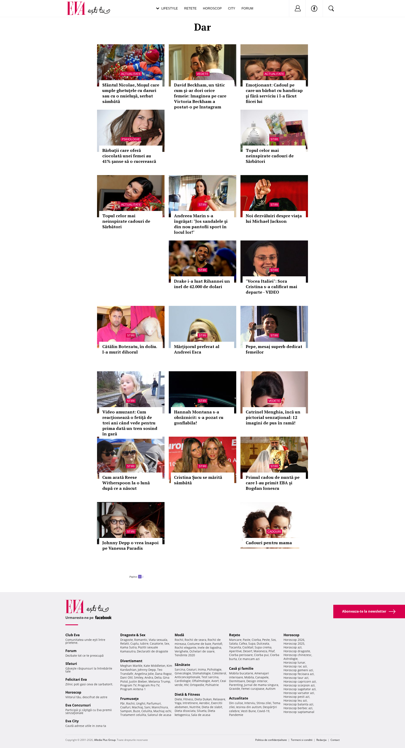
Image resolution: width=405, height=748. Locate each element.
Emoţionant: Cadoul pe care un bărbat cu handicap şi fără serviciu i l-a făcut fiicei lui (274, 93)
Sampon (126, 711)
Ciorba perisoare (241, 655)
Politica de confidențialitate (271, 740)
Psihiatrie (212, 685)
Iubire (144, 643)
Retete (190, 8)
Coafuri (125, 707)
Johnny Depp (147, 670)
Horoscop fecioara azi (299, 674)
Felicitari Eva (76, 679)
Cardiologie (183, 681)
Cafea (243, 643)
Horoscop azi (293, 647)
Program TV (128, 685)
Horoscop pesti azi (296, 697)
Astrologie (291, 659)
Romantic (140, 640)
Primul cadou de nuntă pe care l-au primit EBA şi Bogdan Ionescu (273, 482)
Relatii (124, 643)
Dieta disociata (185, 711)
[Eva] (78, 5)
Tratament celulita (133, 715)
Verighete (181, 651)
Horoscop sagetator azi (300, 689)
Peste (266, 640)
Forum (247, 8)
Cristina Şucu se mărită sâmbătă (198, 480)
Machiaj (137, 707)
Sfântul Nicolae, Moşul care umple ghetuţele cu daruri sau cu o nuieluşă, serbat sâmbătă (130, 93)
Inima (202, 669)
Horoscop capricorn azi (300, 681)
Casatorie (156, 643)
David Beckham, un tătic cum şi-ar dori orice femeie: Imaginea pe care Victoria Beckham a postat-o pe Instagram (200, 96)
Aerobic (204, 703)
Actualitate (131, 74)
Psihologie (131, 139)
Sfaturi (71, 663)
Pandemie (236, 715)
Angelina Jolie (144, 674)
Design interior (256, 681)
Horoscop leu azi (295, 700)
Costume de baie (199, 644)
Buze (136, 711)
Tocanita (235, 647)
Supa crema (263, 647)
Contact (335, 740)
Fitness (188, 699)
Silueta (202, 711)
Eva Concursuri (78, 705)
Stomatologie (201, 673)
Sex (166, 643)
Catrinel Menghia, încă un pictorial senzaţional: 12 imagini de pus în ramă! (273, 417)
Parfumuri (154, 703)
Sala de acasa (200, 715)
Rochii (130, 703)
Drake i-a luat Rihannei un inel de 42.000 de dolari (202, 283)
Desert (247, 651)
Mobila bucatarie (241, 673)
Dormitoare (237, 681)
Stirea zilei (263, 703)
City (231, 8)
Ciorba (256, 640)
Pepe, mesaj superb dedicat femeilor (274, 349)
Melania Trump (159, 681)
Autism (270, 689)
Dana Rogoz (163, 674)
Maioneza (260, 651)
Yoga (178, 703)
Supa (251, 643)
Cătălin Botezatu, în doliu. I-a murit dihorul (129, 349)
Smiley (138, 677)
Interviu (249, 703)
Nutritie (194, 707)
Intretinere (190, 703)
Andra (148, 677)
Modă (179, 635)
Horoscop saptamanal (299, 712)
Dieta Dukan (203, 699)
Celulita (146, 711)
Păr (122, 703)
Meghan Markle (131, 666)
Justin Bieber (138, 681)
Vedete (202, 74)
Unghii (140, 703)
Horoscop (212, 8)
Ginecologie (183, 673)
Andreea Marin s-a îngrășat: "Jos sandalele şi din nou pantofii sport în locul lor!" (201, 224)
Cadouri (274, 531)
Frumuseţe (129, 698)
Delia (158, 677)
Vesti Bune (248, 711)
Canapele (262, 677)
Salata (233, 643)
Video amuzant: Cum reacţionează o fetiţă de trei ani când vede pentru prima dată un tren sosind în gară (129, 423)
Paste (246, 640)
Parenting (236, 685)
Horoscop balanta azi (298, 704)
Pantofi (217, 644)
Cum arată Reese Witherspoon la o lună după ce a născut (126, 482)
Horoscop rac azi (295, 666)
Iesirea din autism (249, 707)
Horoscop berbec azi (298, 708)
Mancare (235, 640)
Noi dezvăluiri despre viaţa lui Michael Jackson (274, 218)
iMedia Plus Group (105, 740)
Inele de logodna (209, 647)
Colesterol (219, 673)
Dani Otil (126, 677)
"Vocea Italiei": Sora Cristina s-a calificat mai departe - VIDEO (271, 286)
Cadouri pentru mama (269, 542)
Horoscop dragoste (297, 651)
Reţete (234, 635)
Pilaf (272, 651)
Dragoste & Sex (132, 635)
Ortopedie (197, 685)
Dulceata (263, 643)
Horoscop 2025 (294, 643)
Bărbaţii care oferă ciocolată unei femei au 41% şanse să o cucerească (129, 155)
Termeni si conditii (301, 740)
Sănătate (182, 664)
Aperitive (235, 651)
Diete (178, 699)
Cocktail (247, 647)
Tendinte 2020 (185, 655)
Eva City (72, 721)
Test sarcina (210, 677)
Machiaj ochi (162, 711)
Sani (147, 707)
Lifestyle (169, 8)
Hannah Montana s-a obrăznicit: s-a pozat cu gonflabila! (198, 417)
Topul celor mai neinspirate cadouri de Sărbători (270, 155)
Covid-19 (263, 711)
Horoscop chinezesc (298, 655)
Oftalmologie (201, 681)
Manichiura (160, 707)
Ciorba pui (261, 655)
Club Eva (72, 635)
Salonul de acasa (159, 715)
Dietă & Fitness (187, 694)
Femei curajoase (252, 689)
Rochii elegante (185, 647)
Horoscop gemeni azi (298, 670)
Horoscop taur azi (296, 678)
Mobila (249, 677)
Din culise (236, 703)
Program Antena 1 (133, 689)
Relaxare (219, 699)
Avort (215, 681)
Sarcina (180, 669)
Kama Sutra (128, 647)
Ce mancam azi (249, 659)
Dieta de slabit (212, 707)
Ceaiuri (191, 669)
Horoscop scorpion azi (299, 685)
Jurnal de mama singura (261, 685)
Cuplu (134, 643)
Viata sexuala (158, 640)
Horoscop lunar (294, 662)
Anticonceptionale (187, 677)
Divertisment (131, 661)
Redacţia (321, 740)
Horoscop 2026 (294, 640)
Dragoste (126, 640)
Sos (273, 640)
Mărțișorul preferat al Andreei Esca (196, 349)
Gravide (234, 689)
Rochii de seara (195, 640)
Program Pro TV (148, 685)
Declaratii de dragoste (152, 651)
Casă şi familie (241, 668)
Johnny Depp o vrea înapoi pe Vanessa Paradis (130, 545)
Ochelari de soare (202, 651)
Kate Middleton (154, 666)
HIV (186, 685)
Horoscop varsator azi (299, 693)
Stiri (274, 139)
